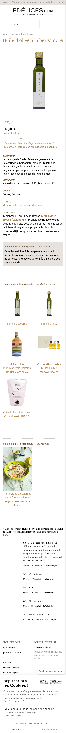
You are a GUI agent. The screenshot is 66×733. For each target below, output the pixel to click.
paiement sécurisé (11, 667)
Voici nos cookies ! (14, 716)
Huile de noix (49, 323)
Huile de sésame (17, 323)
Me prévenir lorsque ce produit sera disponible (30, 147)
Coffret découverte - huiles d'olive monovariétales (49, 368)
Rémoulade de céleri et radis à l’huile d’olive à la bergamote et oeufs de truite (17, 499)
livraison (7, 662)
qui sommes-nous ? (12, 652)
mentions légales (10, 672)
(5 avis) (20, 138)
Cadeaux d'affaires (42, 647)
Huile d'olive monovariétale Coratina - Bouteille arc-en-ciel (17, 368)
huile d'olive (27, 33)
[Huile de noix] (49, 317)
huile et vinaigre (10, 33)
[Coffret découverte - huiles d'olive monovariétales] (49, 358)
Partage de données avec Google (21, 713)
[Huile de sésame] (17, 317)
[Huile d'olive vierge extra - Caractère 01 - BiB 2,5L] (17, 406)
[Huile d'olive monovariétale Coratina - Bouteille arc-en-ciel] (17, 358)
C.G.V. (6, 657)
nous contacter (9, 647)
